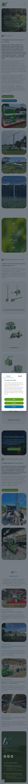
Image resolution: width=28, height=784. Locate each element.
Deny (14, 399)
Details (20, 376)
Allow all (14, 406)
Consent (8, 376)
